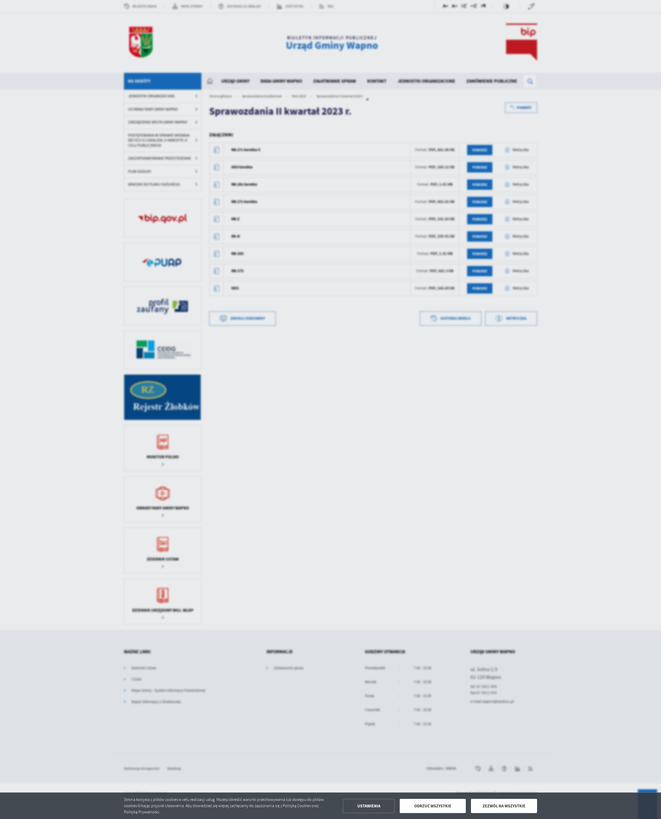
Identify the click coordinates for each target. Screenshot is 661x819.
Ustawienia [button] (368, 806)
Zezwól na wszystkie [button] (504, 806)
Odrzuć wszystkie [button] (432, 806)
